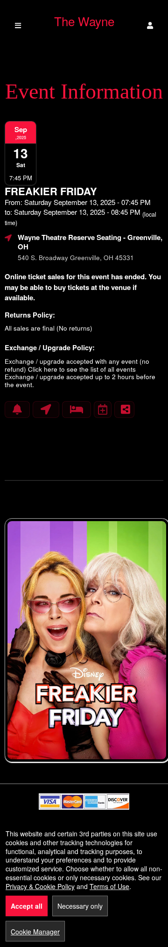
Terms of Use (109, 886)
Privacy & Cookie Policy (40, 886)
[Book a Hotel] (76, 409)
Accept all (26, 906)
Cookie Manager (35, 931)
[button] (150, 25)
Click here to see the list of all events (82, 369)
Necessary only (80, 906)
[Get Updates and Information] (17, 409)
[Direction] (46, 409)
